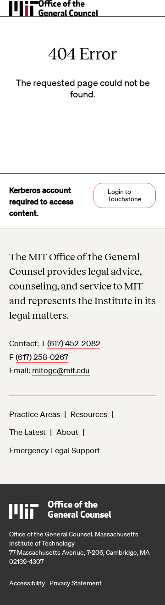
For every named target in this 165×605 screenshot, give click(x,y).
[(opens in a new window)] (23, 11)
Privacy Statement (76, 583)
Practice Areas (34, 414)
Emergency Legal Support (54, 450)
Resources (89, 414)
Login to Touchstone (125, 195)
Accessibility (27, 583)
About (67, 432)
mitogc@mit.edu (61, 370)
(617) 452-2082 (73, 343)
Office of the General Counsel (79, 510)
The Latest (27, 432)
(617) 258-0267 (42, 357)
